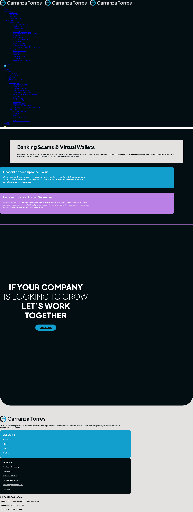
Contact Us (46, 327)
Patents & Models (10, 476)
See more (6, 489)
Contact (6, 453)
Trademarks (8, 471)
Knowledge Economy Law (13, 485)
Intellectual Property (11, 467)
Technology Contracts (11, 480)
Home (5, 439)
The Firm (6, 444)
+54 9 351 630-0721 (17, 505)
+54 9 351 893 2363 (14, 509)
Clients (5, 448)
